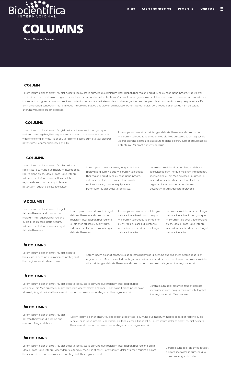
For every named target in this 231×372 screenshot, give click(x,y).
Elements (37, 39)
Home (27, 39)
